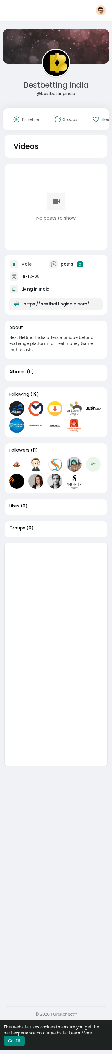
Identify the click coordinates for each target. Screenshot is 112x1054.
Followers (19, 450)
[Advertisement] (56, 598)
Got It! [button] (14, 1041)
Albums (17, 371)
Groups (17, 528)
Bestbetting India (56, 85)
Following (19, 394)
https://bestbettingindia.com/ (56, 304)
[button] (101, 10)
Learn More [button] (80, 1033)
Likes (14, 506)
